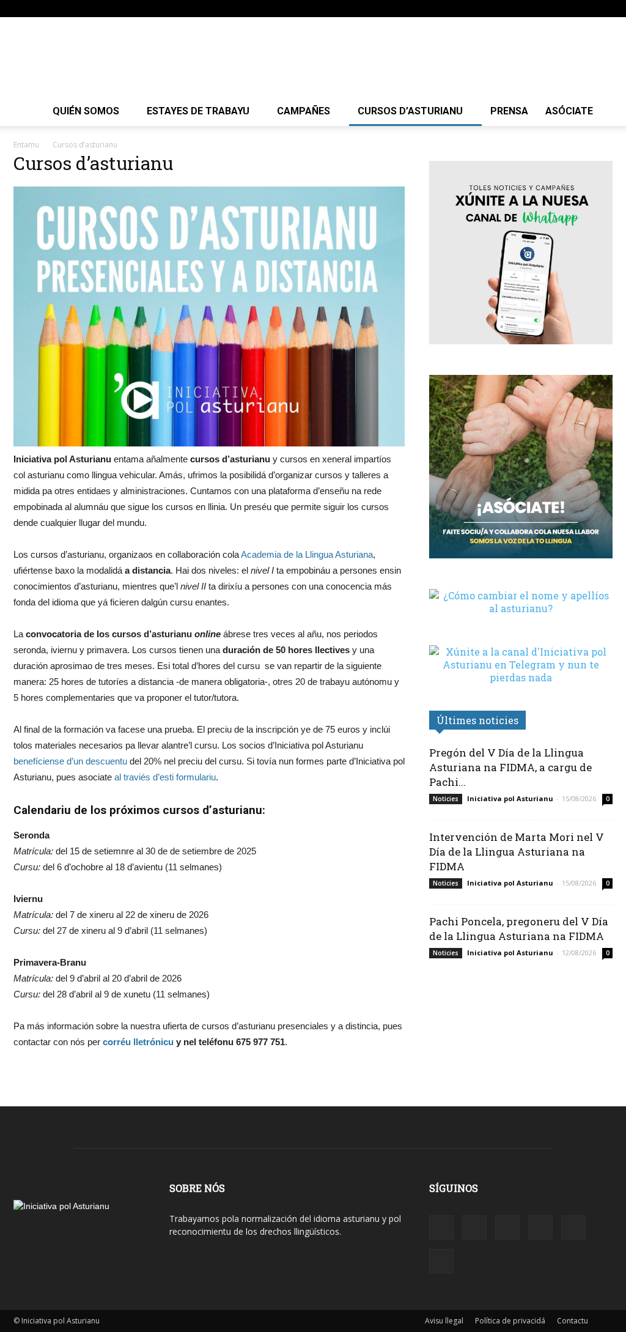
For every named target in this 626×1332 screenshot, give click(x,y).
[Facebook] (502, 8)
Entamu (26, 144)
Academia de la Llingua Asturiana (307, 554)
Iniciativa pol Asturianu (510, 798)
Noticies (445, 798)
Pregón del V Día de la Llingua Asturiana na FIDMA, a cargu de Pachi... (510, 767)
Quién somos (86, 111)
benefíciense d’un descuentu (70, 761)
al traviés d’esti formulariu (165, 777)
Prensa (509, 111)
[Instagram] (523, 8)
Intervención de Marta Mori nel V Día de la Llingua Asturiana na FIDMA (516, 851)
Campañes (303, 111)
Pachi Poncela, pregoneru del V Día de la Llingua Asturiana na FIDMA (518, 928)
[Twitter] (583, 8)
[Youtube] (603, 8)
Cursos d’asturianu (410, 111)
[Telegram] (563, 8)
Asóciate (569, 111)
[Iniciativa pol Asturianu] (313, 57)
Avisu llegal (444, 1320)
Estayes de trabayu (198, 111)
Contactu (572, 1320)
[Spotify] (543, 8)
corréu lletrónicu (138, 1042)
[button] (484, 8)
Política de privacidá (510, 1320)
